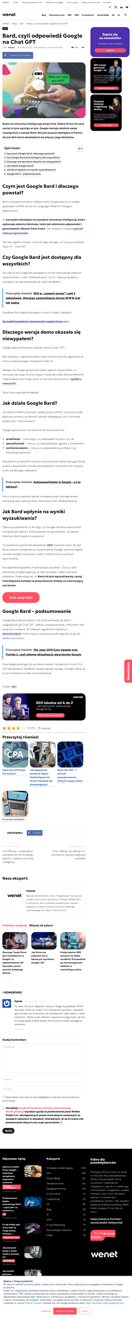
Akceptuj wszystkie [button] (65, 1311)
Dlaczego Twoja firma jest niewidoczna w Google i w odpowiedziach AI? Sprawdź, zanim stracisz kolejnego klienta (14, 962)
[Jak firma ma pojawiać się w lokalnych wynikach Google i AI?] (44, 940)
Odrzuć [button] (85, 1311)
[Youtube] (127, 7)
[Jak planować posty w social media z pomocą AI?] (33, 1252)
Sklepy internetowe (90, 2)
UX (113, 15)
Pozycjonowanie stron (32, 2)
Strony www (72, 2)
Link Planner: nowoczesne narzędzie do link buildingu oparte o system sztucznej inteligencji (18, 856)
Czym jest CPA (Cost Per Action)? (13, 772)
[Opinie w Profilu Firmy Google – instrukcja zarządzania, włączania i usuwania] (33, 1171)
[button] (125, 15)
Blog (44, 15)
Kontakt (107, 2)
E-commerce (88, 15)
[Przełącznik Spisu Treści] (78, 149)
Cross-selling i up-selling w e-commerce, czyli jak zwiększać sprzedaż (68, 854)
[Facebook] (110, 7)
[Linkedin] (121, 7)
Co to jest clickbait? (13, 819)
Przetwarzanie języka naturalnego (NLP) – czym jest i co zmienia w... (11, 1204)
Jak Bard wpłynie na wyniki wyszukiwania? (31, 169)
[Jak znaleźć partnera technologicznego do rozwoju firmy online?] (33, 1275)
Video (49, 1235)
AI (119, 15)
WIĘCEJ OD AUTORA (41, 925)
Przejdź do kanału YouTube (102, 1235)
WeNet (5, 2)
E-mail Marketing (55, 1224)
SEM (77, 15)
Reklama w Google (54, 2)
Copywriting (53, 1199)
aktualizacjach (11, 633)
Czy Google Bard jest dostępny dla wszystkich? (34, 157)
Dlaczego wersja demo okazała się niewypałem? (34, 161)
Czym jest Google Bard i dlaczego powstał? (30, 153)
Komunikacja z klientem (59, 1230)
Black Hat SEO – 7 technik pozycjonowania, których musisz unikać (70, 775)
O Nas (15, 2)
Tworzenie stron (56, 15)
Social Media (103, 15)
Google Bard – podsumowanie (24, 173)
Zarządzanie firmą (11, 1237)
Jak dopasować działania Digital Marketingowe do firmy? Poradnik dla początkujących (41, 777)
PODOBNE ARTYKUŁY (14, 925)
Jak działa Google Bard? (20, 165)
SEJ (14, 686)
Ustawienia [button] (46, 1311)
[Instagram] (115, 7)
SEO (70, 15)
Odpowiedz (19, 1029)
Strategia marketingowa (9, 1187)
